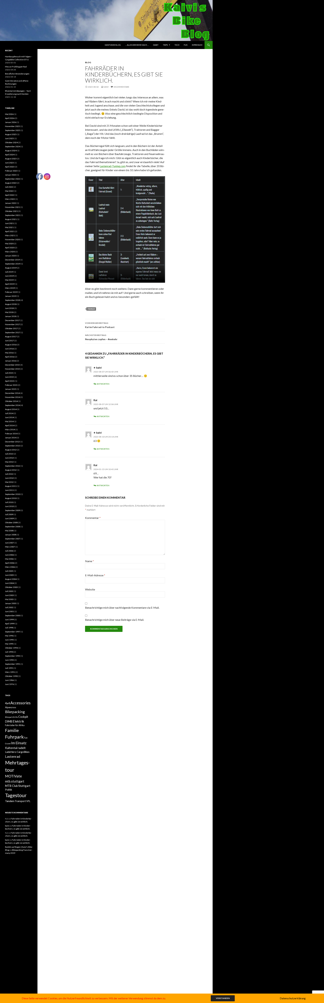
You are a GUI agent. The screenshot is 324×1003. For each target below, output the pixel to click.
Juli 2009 (9, 514)
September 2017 (12, 332)
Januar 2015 (10, 389)
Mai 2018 (9, 312)
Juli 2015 (9, 373)
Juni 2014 (9, 417)
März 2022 (10, 199)
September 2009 (12, 510)
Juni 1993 (9, 660)
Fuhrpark (14, 737)
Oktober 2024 (11, 142)
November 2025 (12, 126)
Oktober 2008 (11, 522)
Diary (155, 45)
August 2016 (11, 344)
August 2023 (11, 158)
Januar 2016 (10, 360)
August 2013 (11, 449)
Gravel (8, 743)
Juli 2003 (9, 591)
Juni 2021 (9, 223)
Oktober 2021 (11, 211)
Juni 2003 (9, 595)
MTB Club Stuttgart (17, 786)
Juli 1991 (9, 668)
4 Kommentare (121, 87)
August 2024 (11, 150)
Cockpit (23, 716)
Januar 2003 (10, 603)
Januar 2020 (10, 255)
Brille (15, 717)
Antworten (103, 384)
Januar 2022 (10, 203)
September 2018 (12, 300)
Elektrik (18, 721)
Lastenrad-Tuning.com (113, 166)
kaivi (106, 87)
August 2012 (11, 470)
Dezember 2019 (12, 259)
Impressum (197, 45)
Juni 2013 (9, 458)
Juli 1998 (9, 627)
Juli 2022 (9, 187)
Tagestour (16, 795)
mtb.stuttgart (14, 781)
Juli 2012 (9, 474)
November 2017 (12, 324)
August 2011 (11, 486)
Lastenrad (12, 756)
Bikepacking (15, 712)
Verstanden (223, 998)
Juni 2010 (9, 506)
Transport (20, 801)
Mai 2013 (9, 462)
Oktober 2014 (11, 401)
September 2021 (12, 215)
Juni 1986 (9, 680)
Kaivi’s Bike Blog (113, 45)
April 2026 (9, 118)
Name (89, 561)
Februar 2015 (11, 385)
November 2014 (12, 397)
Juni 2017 (9, 340)
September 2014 (12, 405)
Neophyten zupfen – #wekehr (101, 337)
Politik (8, 789)
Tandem (9, 801)
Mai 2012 (9, 482)
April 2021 (9, 231)
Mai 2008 (9, 530)
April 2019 (9, 284)
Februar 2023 (11, 170)
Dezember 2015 (12, 365)
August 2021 (11, 219)
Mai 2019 (9, 280)
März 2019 (10, 288)
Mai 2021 (9, 227)
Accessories (20, 702)
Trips (165, 45)
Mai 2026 (9, 114)
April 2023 (9, 166)
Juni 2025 (9, 138)
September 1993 (12, 656)
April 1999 (9, 623)
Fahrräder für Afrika (14, 725)
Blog (88, 62)
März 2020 (10, 251)
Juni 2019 (9, 276)
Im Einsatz (18, 743)
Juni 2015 (9, 377)
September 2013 (12, 445)
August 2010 (11, 498)
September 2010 (12, 494)
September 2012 (12, 466)
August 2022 (11, 183)
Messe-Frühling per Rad (16, 66)
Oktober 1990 (11, 676)
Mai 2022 (9, 191)
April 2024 (9, 154)
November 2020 (12, 239)
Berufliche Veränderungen (17, 73)
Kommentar (93, 517)
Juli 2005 (9, 571)
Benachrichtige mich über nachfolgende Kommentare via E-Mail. (122, 607)
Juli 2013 (9, 453)
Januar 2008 (10, 534)
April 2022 (9, 195)
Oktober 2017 (11, 328)
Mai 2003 (9, 599)
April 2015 (9, 381)
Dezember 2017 (12, 320)
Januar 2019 (10, 296)
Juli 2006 (9, 551)
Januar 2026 (10, 122)
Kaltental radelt (15, 748)
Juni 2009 (9, 518)
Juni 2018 (9, 308)
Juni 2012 (9, 478)
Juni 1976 (9, 684)
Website (90, 589)
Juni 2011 (9, 490)
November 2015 (12, 369)
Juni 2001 (9, 611)
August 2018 (11, 304)
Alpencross (10, 707)
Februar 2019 (11, 292)
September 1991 (12, 664)
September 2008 (12, 526)
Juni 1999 (9, 619)
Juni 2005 (9, 575)
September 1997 (12, 631)
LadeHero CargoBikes (17, 751)
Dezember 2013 (12, 441)
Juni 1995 (9, 639)
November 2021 (12, 207)
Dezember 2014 (12, 393)
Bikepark (9, 717)
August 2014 (11, 409)
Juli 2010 (9, 502)
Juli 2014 (9, 413)
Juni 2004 (9, 583)
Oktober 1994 (11, 648)
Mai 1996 (9, 635)
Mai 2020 (9, 243)
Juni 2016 (9, 348)
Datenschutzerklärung (293, 998)
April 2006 (9, 563)
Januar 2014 (10, 437)
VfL (28, 801)
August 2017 (11, 336)
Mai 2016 (9, 352)
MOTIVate (13, 776)
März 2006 (10, 567)
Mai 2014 (9, 421)
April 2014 (9, 425)
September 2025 (12, 130)
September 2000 (12, 615)
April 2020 (9, 247)
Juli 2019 (9, 272)
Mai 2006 (9, 559)
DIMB (8, 721)
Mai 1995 (9, 643)
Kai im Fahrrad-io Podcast (100, 325)
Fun (185, 45)
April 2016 (9, 356)
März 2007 (10, 546)
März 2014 (10, 429)
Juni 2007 (9, 542)
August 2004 (11, 579)
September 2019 (12, 263)
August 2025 (11, 134)
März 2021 (10, 235)
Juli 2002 (9, 607)
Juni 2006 (9, 555)
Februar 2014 (11, 433)
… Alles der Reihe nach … (137, 45)
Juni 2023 (9, 162)
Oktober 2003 (11, 587)
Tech (176, 45)
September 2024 (12, 146)
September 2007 (12, 538)
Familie (91, 309)
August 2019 (11, 268)
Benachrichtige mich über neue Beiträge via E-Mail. (114, 619)
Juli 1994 (9, 652)
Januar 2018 (10, 316)
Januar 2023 (10, 175)
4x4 (7, 703)
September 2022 (12, 179)
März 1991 (10, 672)
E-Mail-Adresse (95, 575)
